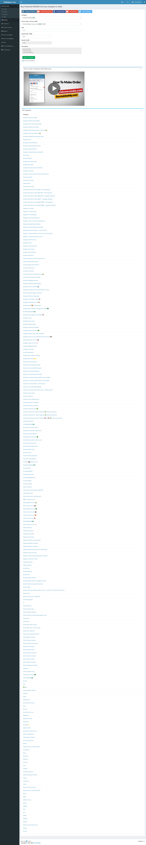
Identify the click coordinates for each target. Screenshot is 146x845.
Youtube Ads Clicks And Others (31, 405)
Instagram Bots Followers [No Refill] (32, 124)
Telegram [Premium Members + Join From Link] (35, 230)
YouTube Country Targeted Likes (31, 399)
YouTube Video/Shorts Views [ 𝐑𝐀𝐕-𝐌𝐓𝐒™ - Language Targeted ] (39, 205)
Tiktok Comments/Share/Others (31, 634)
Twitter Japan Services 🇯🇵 (29, 524)
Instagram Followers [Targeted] (31, 296)
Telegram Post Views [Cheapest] (31, 218)
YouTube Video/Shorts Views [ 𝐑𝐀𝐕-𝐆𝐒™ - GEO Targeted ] (37, 193)
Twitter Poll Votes (27, 527)
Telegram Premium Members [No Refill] (33, 227)
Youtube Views (26, 183)
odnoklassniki (26, 699)
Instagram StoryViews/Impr (30, 246)
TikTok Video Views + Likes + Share (31, 627)
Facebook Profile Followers (30, 433)
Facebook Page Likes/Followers (31, 264)
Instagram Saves (27, 318)
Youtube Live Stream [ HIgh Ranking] (32, 387)
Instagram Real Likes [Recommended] (32, 167)
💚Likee (25, 687)
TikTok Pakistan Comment (29, 662)
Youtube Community (28, 421)
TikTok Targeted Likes (28, 609)
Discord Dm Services (28, 712)
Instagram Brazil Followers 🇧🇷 (30, 437)
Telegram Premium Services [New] (31, 540)
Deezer (25, 803)
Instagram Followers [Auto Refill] (31, 121)
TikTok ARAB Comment (28, 649)
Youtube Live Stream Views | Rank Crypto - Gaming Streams (38, 390)
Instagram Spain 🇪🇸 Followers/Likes (32, 305)
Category (24, 15)
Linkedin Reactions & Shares (30, 775)
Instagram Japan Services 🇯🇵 (30, 343)
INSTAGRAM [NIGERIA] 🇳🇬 (29, 311)
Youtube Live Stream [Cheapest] (31, 371)
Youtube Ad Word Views (29, 393)
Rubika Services (27, 800)
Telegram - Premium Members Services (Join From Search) (38, 233)
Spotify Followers (27, 571)
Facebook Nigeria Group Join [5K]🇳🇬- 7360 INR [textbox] (34, 24)
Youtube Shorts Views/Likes (30, 361)
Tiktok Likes (26, 618)
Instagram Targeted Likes (29, 324)
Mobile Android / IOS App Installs (31, 746)
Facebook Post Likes (28, 180)
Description (25, 46)
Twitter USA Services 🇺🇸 (29, 518)
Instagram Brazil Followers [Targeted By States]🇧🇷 (36, 308)
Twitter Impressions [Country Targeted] (33, 490)
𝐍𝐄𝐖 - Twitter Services (29, 499)
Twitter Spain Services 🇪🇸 (29, 515)
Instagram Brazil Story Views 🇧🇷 (31, 330)
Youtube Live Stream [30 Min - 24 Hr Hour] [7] (34, 383)
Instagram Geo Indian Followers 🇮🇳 (32, 133)
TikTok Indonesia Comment (30, 653)
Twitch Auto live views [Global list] (31, 790)
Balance (5, 14)
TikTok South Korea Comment (30, 643)
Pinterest (25, 762)
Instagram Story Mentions (29, 252)
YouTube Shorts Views (28, 186)
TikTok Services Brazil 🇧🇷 (29, 674)
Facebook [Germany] (28, 474)
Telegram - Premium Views (29, 211)
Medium (25, 822)
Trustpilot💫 (26, 724)
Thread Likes (26, 155)
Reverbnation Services (29, 703)
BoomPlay (25, 756)
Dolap (24, 796)
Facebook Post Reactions (29, 443)
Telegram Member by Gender (30, 543)
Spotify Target (26, 587)
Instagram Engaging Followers (30, 280)
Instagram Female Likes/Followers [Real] (33, 333)
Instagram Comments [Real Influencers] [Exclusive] (35, 174)
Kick (24, 812)
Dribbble (25, 818)
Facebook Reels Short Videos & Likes (32, 440)
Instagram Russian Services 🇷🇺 (31, 340)
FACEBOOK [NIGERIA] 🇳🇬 (29, 465)
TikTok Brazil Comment (28, 646)
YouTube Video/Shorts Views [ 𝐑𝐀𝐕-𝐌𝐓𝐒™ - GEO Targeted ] (38, 202)
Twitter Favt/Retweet (28, 734)
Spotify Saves (26, 593)
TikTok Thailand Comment (29, 640)
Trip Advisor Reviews (28, 740)
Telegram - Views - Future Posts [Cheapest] (34, 221)
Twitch (24, 784)
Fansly (24, 696)
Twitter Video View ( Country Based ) (32, 496)
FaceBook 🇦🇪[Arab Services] (30, 462)
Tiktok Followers (27, 606)
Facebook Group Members (30, 459)
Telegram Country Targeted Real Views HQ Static (35, 556)
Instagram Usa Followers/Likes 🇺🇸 (31, 299)
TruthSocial (26, 781)
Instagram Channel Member (30, 149)
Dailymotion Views (27, 718)
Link (23, 27)
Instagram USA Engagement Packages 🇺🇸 (33, 315)
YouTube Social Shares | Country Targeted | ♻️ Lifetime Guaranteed (40, 415)
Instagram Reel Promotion (29, 239)
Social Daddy (36, 843)
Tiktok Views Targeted (28, 631)
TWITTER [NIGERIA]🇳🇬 (28, 521)
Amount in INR (25, 40)
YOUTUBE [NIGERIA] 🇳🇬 (28, 424)
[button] (21, 2)
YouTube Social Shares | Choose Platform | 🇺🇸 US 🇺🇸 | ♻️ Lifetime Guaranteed (42, 418)
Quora (24, 793)
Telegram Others (27, 565)
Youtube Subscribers (28, 255)
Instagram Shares (27, 243)
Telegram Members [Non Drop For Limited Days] (35, 549)
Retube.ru (25, 759)
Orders (5, 12)
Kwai (24, 809)
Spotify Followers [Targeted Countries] (33, 584)
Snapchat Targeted (28, 599)
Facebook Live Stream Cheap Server (32, 430)
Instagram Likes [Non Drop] (30, 161)
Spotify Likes (26, 574)
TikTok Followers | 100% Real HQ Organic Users (35, 615)
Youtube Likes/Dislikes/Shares (30, 261)
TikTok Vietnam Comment (29, 656)
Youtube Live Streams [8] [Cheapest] (32, 368)
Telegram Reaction (28, 562)
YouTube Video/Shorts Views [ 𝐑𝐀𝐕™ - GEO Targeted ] (36, 189)
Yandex (25, 778)
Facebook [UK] (26, 468)
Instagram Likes (27, 139)
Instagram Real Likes (28, 164)
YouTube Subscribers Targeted (31, 402)
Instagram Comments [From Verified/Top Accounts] (36, 290)
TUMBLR (25, 806)
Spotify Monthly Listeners (29, 577)
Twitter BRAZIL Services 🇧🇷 (30, 509)
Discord (25, 709)
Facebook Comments (28, 271)
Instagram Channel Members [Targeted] (33, 152)
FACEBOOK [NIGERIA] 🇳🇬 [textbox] (29, 18)
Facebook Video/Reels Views (30, 446)
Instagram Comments (28, 171)
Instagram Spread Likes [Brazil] (31, 327)
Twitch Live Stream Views (29, 787)
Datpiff (24, 815)
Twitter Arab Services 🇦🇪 (29, 505)
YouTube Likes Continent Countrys (31, 355)
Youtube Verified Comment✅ (30, 408)
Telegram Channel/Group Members (32, 224)
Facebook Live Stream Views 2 (30, 427)
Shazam (25, 681)
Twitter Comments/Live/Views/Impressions (34, 258)
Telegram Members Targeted (30, 546)
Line (24, 684)
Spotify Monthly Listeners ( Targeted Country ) (34, 581)
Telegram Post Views (28, 208)
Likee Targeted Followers (29, 690)
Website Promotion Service (30, 731)
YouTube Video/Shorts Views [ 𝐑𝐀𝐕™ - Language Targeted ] (38, 199)
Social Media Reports (28, 352)
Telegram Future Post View (30, 552)
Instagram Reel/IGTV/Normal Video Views (33, 136)
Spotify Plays (26, 568)
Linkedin (25, 768)
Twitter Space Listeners (29, 737)
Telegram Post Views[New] (29, 214)
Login (4, 17)
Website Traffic (27, 728)
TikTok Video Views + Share (30, 624)
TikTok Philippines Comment (30, 665)
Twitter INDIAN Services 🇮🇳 (30, 502)
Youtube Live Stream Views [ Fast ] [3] (32, 374)
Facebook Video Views (28, 449)
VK (23, 602)
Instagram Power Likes (29, 321)
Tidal (24, 706)
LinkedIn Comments (28, 771)
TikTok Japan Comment (29, 659)
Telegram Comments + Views (30, 559)
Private (25, 831)
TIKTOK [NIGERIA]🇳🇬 (28, 678)
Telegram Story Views (28, 537)
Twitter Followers (27, 487)
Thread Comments (27, 177)
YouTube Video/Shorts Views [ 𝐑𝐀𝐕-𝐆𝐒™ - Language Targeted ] (39, 196)
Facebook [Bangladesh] (29, 477)
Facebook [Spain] (27, 484)
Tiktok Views (26, 621)
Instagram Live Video (28, 349)
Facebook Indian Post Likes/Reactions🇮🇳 (33, 274)
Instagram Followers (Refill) (30, 117)
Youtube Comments (28, 396)
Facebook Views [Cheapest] (30, 455)
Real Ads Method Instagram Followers (32, 293)
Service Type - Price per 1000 (29, 21)
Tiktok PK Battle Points (29, 671)
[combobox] (51, 17)
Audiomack (26, 721)
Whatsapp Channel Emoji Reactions (32, 146)
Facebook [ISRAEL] (27, 471)
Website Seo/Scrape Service (30, 825)
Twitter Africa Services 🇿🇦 (29, 512)
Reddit (24, 743)
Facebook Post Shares (29, 268)
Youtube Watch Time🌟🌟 (29, 358)
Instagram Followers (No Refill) (30, 127)
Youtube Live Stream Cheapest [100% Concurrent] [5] (36, 377)
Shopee (25, 828)
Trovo (24, 765)
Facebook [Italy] (27, 480)
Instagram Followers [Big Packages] (32, 283)
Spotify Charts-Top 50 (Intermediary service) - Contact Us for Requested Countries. (44, 590)
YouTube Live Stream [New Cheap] (31, 365)
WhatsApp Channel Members (30, 142)
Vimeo (24, 753)
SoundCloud (26, 750)
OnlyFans (25, 693)
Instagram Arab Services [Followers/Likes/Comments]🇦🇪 (37, 336)
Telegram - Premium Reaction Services (33, 236)
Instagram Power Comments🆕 (31, 286)
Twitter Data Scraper (28, 530)
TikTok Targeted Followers (29, 612)
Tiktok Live (25, 668)
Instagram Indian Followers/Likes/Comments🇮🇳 (35, 130)
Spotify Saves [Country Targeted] (31, 596)
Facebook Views (27, 452)
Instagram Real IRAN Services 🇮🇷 (31, 302)
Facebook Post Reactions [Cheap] (31, 277)
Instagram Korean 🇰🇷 (28, 534)
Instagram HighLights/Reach (30, 346)
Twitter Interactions (28, 493)
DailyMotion (26, 715)
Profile (5, 9)
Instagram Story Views (28, 249)
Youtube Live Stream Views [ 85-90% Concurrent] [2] (36, 380)
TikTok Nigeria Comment (29, 637)
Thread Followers (27, 158)
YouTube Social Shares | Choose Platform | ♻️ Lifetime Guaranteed (40, 412)
